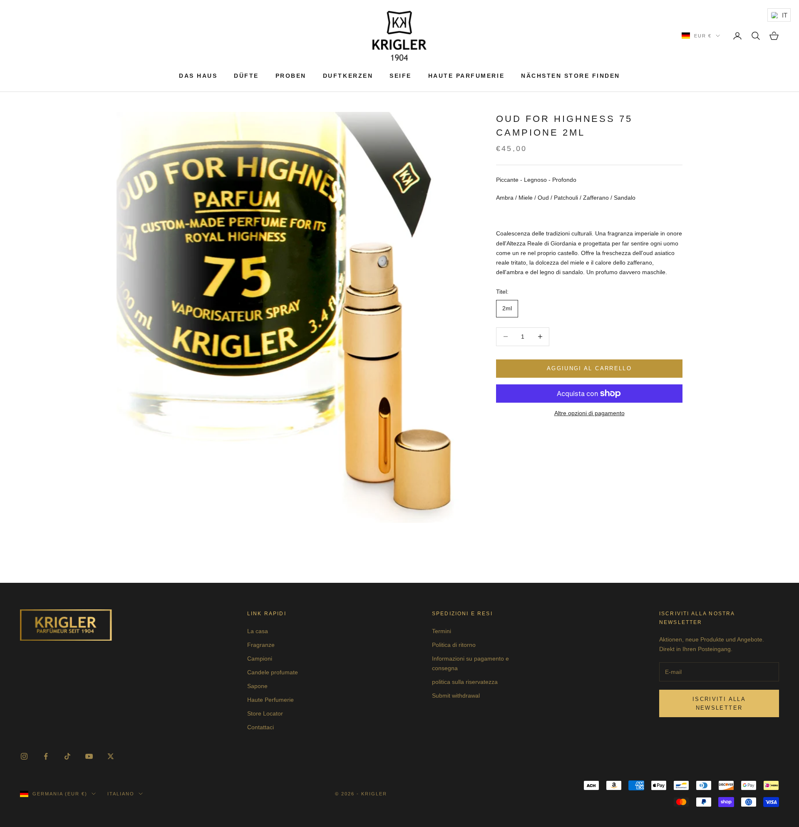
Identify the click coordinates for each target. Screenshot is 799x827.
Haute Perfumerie (270, 699)
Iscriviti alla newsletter (719, 703)
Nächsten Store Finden (570, 75)
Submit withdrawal (456, 695)
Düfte (246, 75)
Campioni (259, 658)
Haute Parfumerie (466, 75)
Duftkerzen (348, 75)
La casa (257, 631)
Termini (441, 631)
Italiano (120, 793)
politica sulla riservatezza (465, 681)
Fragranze (261, 644)
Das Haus (198, 75)
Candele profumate (272, 672)
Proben (290, 75)
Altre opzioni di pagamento (589, 413)
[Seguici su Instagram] (24, 756)
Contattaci (260, 727)
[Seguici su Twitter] (111, 756)
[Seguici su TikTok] (67, 756)
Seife (401, 75)
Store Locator (265, 713)
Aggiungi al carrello (589, 368)
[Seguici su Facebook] (46, 756)
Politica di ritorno (454, 644)
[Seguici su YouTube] (89, 756)
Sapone (257, 686)
